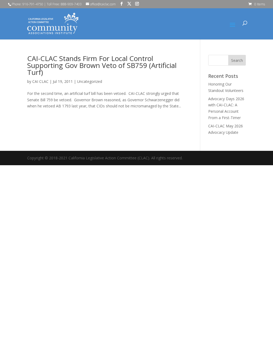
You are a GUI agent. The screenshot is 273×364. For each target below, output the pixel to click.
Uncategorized (89, 81)
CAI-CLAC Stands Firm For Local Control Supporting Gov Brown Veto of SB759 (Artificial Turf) (101, 65)
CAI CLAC (40, 81)
